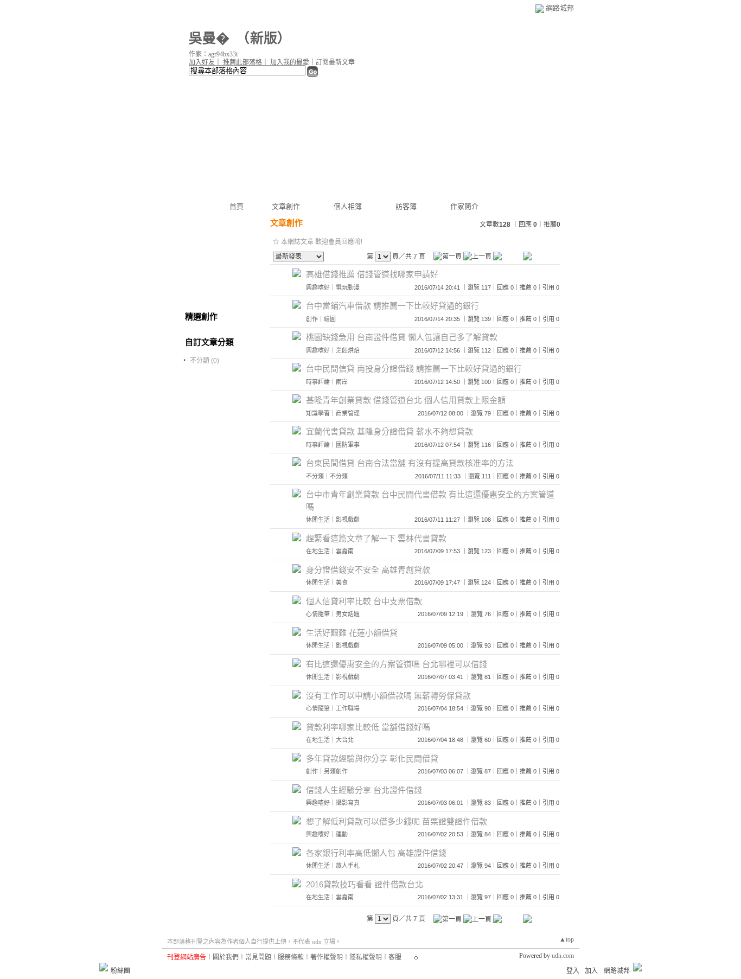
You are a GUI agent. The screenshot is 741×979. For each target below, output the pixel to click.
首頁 (236, 206)
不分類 (315, 476)
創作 (312, 319)
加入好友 (202, 62)
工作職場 (348, 708)
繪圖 (330, 319)
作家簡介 (464, 206)
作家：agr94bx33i (213, 54)
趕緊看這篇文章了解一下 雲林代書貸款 (376, 538)
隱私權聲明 (365, 957)
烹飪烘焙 (348, 350)
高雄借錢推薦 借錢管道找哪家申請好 (372, 274)
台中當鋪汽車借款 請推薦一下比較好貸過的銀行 (392, 305)
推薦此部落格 (242, 62)
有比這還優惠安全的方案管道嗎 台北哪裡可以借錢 (396, 664)
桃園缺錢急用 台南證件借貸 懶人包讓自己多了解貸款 (401, 337)
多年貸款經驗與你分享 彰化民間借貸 (372, 758)
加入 (591, 971)
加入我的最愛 (289, 62)
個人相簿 (348, 206)
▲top (566, 939)
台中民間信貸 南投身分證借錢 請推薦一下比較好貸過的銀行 (414, 368)
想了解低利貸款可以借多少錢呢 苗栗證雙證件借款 (396, 821)
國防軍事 (348, 444)
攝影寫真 (348, 802)
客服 (394, 957)
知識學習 (318, 413)
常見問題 (258, 957)
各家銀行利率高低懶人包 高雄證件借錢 (376, 853)
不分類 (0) (204, 360)
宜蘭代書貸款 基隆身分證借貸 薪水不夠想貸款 (389, 431)
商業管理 (348, 413)
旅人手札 (348, 865)
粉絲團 (120, 971)
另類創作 (336, 771)
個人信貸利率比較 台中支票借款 (364, 601)
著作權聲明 (326, 957)
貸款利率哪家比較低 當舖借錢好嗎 (368, 727)
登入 (572, 971)
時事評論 (318, 382)
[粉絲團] (103, 967)
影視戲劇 (348, 519)
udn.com (563, 955)
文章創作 (286, 206)
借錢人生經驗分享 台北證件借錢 (364, 790)
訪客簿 (406, 206)
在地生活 (318, 551)
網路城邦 (560, 8)
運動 (342, 834)
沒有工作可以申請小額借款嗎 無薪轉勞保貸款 (388, 695)
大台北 (345, 740)
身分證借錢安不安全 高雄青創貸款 (368, 569)
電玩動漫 (348, 287)
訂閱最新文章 (335, 62)
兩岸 (342, 382)
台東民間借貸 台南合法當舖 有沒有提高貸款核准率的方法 (410, 463)
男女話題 (348, 614)
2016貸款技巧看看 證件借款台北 (364, 884)
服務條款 (291, 957)
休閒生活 (318, 519)
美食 (342, 582)
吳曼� (209, 38)
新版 (263, 38)
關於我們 (226, 957)
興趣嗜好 (318, 287)
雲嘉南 (345, 551)
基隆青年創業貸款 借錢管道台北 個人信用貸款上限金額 (406, 400)
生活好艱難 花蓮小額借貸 (352, 632)
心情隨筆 (318, 614)
